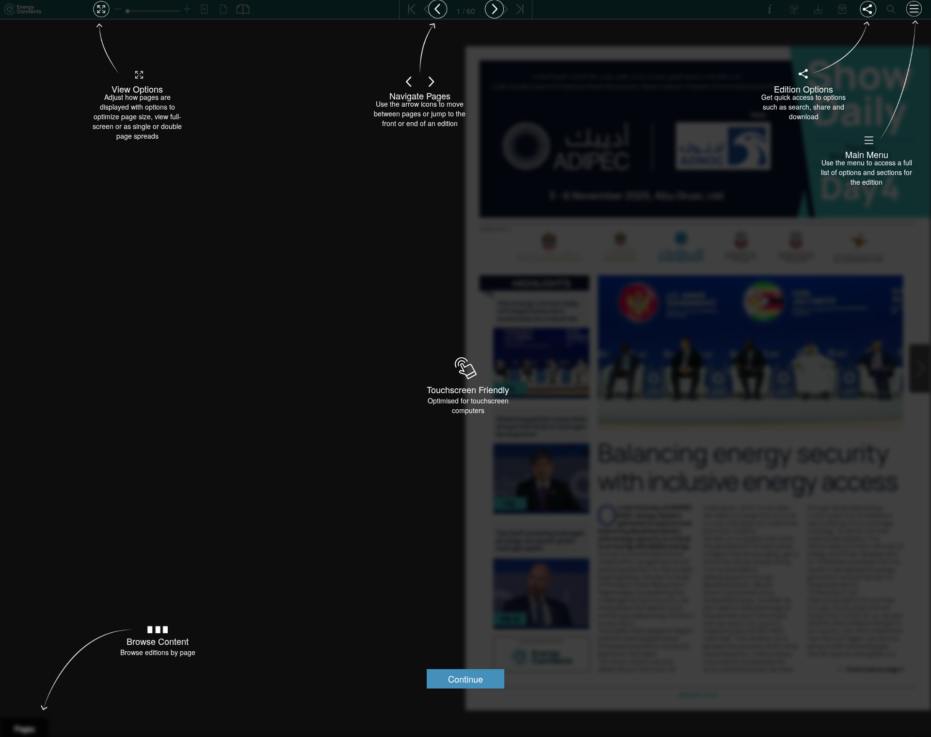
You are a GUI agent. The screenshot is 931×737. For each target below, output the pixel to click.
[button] (465, 679)
